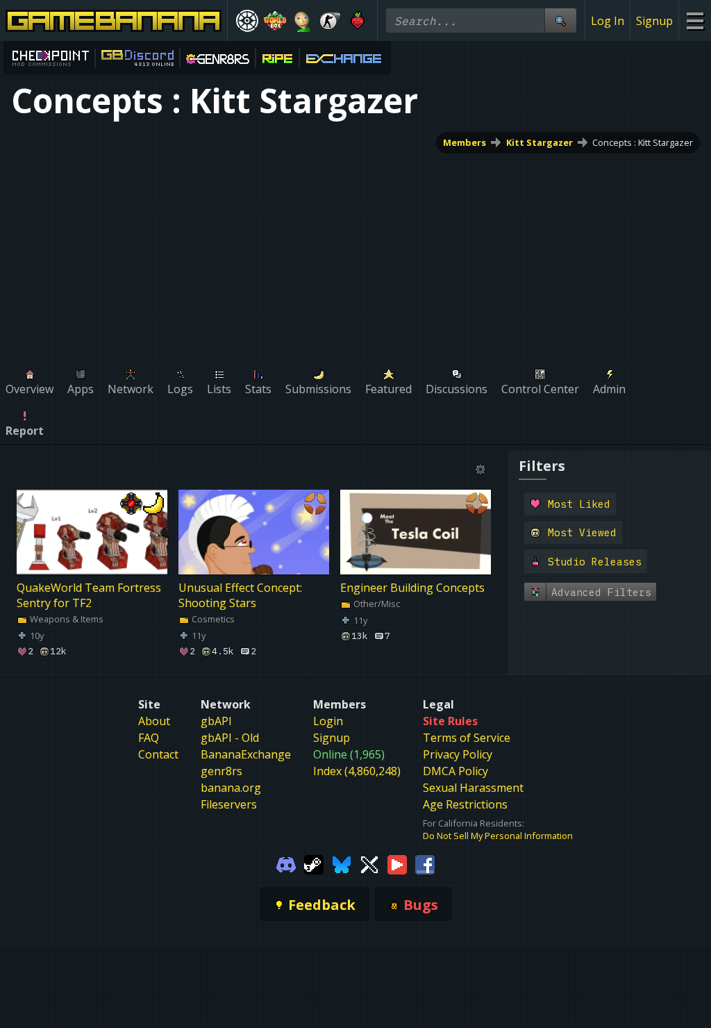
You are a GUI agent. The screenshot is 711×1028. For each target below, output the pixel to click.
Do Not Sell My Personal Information (498, 835)
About (154, 721)
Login (328, 721)
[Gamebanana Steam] (314, 864)
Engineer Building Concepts (412, 587)
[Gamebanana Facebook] (425, 864)
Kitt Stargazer (539, 142)
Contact (158, 754)
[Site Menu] (694, 20)
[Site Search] (560, 20)
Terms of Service (466, 737)
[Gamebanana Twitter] (369, 864)
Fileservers (229, 804)
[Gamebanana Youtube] (397, 864)
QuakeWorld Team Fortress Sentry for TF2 (89, 595)
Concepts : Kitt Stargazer (642, 142)
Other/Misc (375, 603)
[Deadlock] (247, 21)
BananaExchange (246, 754)
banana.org (231, 787)
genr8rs (221, 771)
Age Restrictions (465, 804)
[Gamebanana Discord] (286, 864)
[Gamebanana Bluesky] (342, 864)
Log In (607, 20)
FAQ (148, 737)
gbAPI (216, 721)
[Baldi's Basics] (303, 21)
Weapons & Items (65, 619)
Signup (654, 20)
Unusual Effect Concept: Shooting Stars (240, 595)
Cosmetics (212, 619)
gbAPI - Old (230, 737)
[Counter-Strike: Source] (330, 21)
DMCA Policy (455, 771)
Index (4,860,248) (357, 771)
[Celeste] (357, 21)
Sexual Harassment (473, 787)
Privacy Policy (457, 754)
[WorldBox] (275, 21)
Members (464, 142)
